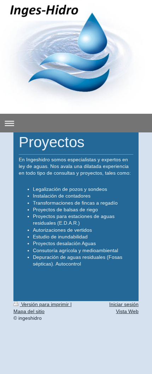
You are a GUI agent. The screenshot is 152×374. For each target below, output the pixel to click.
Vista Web (127, 311)
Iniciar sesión (124, 304)
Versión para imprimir (45, 304)
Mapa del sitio (29, 311)
